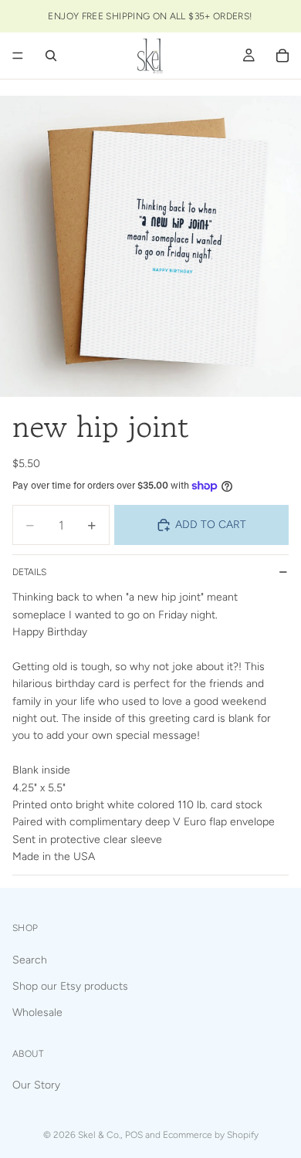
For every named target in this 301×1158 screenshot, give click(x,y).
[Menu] (18, 55)
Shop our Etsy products (70, 986)
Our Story (36, 1085)
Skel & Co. (99, 1134)
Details (29, 572)
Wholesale (37, 1012)
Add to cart (210, 524)
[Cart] (282, 56)
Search (29, 960)
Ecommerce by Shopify (211, 1134)
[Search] (51, 56)
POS (134, 1134)
